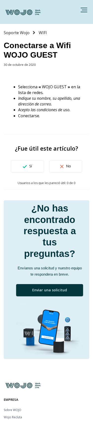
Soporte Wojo (17, 32)
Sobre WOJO (12, 410)
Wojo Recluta (13, 417)
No (68, 166)
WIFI (43, 32)
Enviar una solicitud (49, 290)
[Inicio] (23, 12)
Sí (30, 166)
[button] (84, 10)
